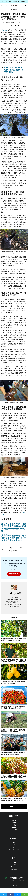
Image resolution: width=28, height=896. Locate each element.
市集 (14, 844)
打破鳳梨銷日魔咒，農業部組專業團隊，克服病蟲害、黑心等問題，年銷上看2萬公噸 (13, 799)
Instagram (14, 869)
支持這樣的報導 (14, 574)
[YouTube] (13, 885)
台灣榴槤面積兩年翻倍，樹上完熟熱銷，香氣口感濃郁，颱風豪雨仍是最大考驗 (13, 639)
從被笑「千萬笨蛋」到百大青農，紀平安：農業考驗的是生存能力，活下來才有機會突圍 (13, 660)
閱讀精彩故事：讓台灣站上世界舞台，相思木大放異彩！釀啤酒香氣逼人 (13, 70)
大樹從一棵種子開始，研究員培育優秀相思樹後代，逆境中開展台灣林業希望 (13, 538)
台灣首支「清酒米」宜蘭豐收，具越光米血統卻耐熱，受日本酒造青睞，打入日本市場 (13, 776)
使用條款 (14, 827)
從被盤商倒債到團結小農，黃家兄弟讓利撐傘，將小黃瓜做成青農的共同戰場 (13, 753)
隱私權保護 (14, 829)
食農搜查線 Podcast (14, 849)
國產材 (9, 547)
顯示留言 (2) (13, 806)
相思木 (9, 550)
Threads (14, 864)
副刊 (14, 847)
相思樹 (15, 550)
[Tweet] (11, 25)
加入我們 (14, 825)
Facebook (14, 866)
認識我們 (14, 820)
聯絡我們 (14, 822)
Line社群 (14, 862)
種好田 (12, 22)
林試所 (21, 547)
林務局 (15, 547)
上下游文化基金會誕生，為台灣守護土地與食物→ (14, 1)
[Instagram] (11, 885)
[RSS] (16, 885)
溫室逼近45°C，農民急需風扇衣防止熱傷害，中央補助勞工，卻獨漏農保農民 (13, 730)
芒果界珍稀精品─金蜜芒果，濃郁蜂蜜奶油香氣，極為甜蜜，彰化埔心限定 (13, 682)
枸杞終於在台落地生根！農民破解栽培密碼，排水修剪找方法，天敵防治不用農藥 (13, 707)
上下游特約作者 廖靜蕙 (5, 22)
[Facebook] (8, 885)
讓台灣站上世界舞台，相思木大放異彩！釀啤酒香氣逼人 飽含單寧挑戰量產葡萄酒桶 (13, 527)
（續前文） (4, 30)
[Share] (15, 25)
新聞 (14, 842)
